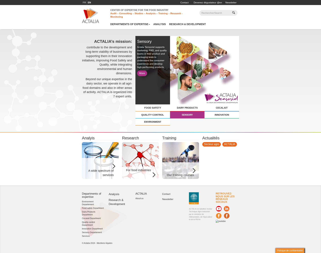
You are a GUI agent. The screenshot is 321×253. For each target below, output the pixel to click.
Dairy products (187, 107)
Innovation (222, 114)
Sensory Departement (92, 232)
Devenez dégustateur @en (208, 2)
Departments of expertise (129, 24)
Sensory (187, 114)
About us (139, 198)
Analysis (159, 24)
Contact (184, 2)
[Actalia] (90, 15)
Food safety (152, 107)
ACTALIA (229, 144)
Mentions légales (104, 243)
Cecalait (222, 107)
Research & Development (187, 24)
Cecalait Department (91, 218)
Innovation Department (92, 229)
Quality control (152, 114)
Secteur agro (211, 144)
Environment (152, 121)
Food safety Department (93, 208)
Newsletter (231, 2)
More (142, 73)
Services (86, 236)
